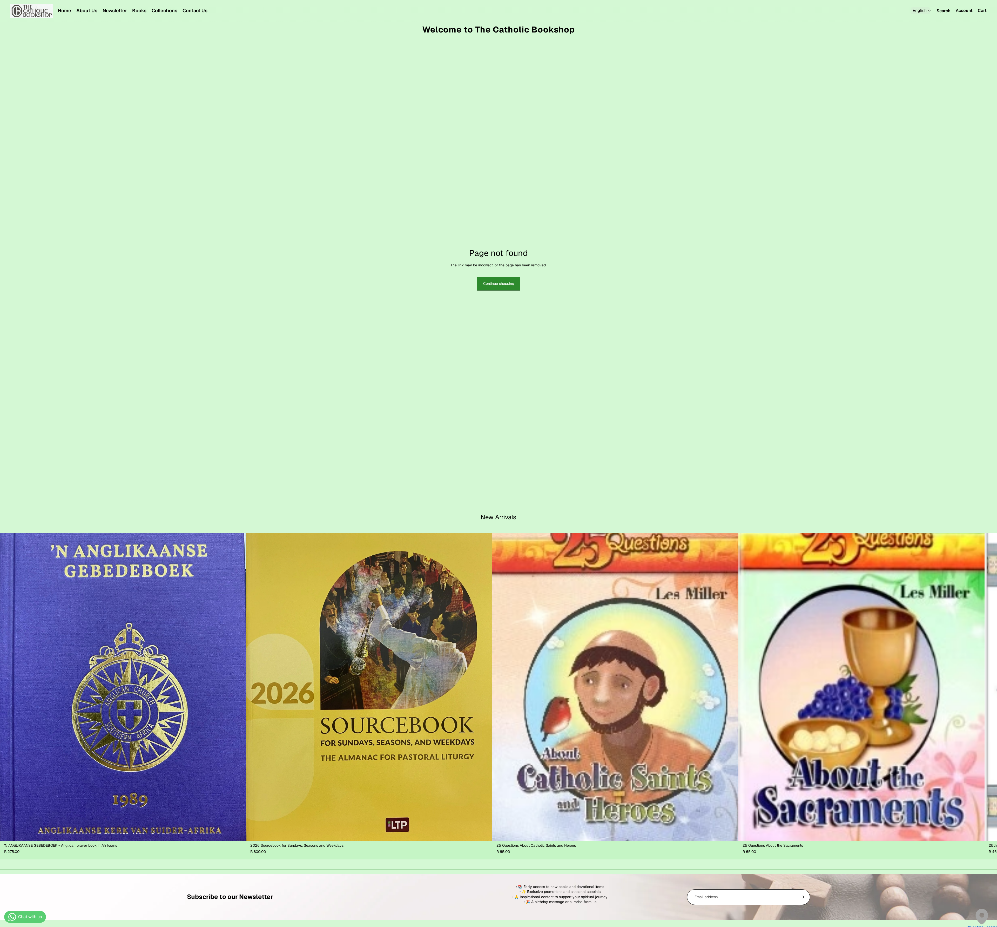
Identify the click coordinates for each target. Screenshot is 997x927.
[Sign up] (802, 897)
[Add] (238, 833)
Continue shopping (498, 283)
